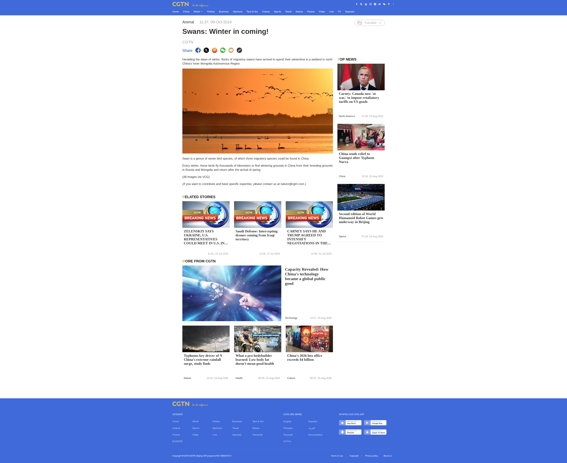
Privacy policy (371, 456)
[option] (257, 111)
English (287, 422)
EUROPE (177, 442)
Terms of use (337, 456)
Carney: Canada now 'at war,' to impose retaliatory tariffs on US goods (359, 98)
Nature (299, 12)
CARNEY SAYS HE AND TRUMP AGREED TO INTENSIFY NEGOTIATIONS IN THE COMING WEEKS (307, 237)
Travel (288, 12)
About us (387, 456)
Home (175, 12)
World (197, 12)
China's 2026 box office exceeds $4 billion (304, 358)
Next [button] (330, 111)
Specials (349, 12)
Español (312, 422)
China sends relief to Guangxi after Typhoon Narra (356, 158)
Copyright (354, 456)
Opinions (237, 12)
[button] (238, 348)
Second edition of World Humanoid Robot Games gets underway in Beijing (361, 218)
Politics (211, 12)
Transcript (257, 435)
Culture (266, 12)
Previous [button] (185, 111)
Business (224, 12)
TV (339, 12)
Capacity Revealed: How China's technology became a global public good (306, 276)
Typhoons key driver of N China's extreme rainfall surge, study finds (203, 359)
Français (288, 428)
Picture (311, 12)
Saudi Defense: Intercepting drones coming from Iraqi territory (257, 235)
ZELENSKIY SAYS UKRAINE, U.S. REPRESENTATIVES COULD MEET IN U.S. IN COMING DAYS (204, 237)
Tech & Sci (252, 12)
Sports (277, 12)
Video (322, 12)
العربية (311, 428)
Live (331, 12)
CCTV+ (287, 442)
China (186, 12)
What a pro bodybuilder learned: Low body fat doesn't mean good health (255, 359)
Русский (288, 435)
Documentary (315, 435)
